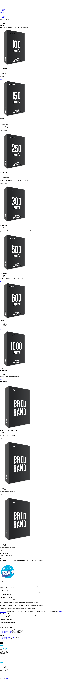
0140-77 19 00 (5, 665)
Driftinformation (4, 9)
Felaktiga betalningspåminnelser (6, 633)
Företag (3, 3)
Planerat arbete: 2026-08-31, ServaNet (7, 631)
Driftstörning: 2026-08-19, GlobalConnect (7, 629)
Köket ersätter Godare (5, 638)
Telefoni (3, 17)
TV (2, 15)
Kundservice (3, 8)
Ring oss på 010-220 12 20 (3, 556)
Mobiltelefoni (3, 16)
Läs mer (1, 79)
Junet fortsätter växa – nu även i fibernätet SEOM (8, 637)
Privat (2, 2)
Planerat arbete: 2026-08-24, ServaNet (7, 630)
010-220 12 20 (5, 648)
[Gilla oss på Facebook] (1, 643)
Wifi (2, 14)
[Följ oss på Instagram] (3, 643)
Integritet (7, 678)
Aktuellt (3, 10)
